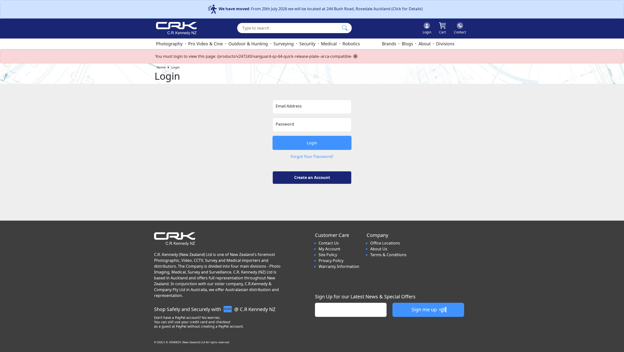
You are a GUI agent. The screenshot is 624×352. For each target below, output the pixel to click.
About (425, 44)
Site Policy (328, 254)
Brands (389, 44)
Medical (329, 44)
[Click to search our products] (344, 28)
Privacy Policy (331, 260)
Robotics (351, 44)
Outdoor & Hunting (248, 44)
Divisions (445, 44)
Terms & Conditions (388, 254)
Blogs (407, 44)
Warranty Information (339, 266)
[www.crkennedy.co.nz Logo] (174, 28)
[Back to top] (617, 345)
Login (175, 67)
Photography (169, 44)
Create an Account (312, 177)
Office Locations (385, 243)
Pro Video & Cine (205, 44)
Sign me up (424, 309)
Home (161, 67)
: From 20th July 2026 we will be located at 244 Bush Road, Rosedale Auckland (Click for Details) (321, 8)
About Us (378, 249)
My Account (329, 249)
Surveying (283, 44)
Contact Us (329, 243)
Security (307, 44)
